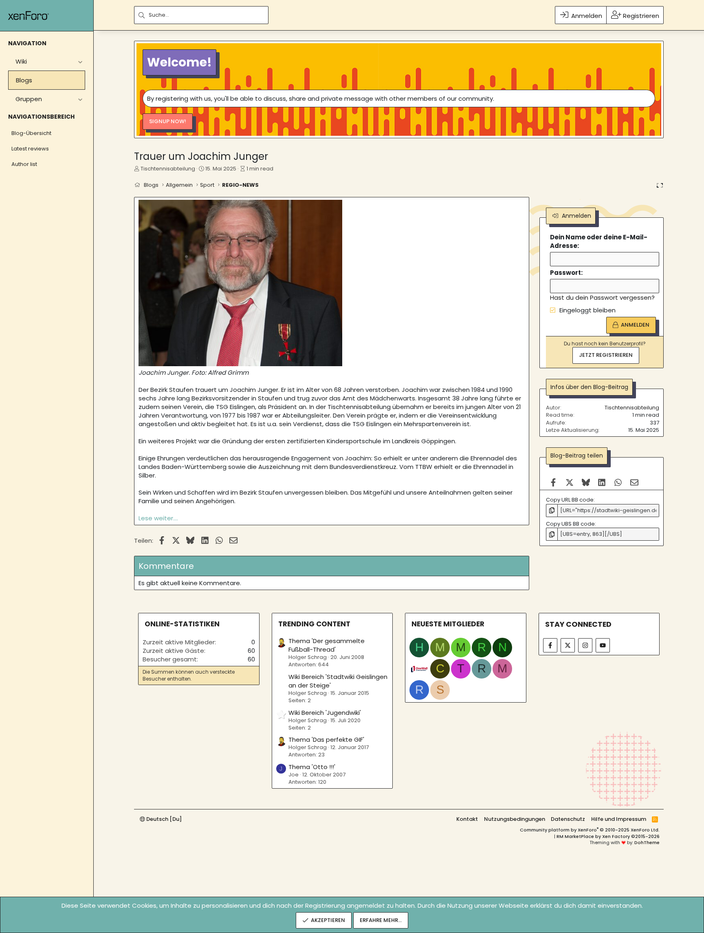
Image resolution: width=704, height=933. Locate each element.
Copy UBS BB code (570, 524)
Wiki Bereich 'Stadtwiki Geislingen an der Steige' (337, 681)
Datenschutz (568, 819)
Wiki (21, 61)
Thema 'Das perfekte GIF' (326, 739)
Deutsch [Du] (163, 819)
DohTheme (647, 842)
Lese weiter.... (158, 518)
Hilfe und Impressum (618, 819)
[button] (80, 61)
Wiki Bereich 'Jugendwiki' (324, 712)
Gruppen (28, 99)
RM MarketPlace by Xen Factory (608, 836)
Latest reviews (30, 149)
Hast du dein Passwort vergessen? (602, 298)
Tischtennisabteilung (168, 168)
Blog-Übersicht (31, 133)
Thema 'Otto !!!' (311, 767)
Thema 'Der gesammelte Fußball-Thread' (326, 645)
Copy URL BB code (570, 500)
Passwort (565, 273)
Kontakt (467, 819)
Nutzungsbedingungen (514, 819)
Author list (24, 164)
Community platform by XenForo (590, 830)
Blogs (24, 80)
